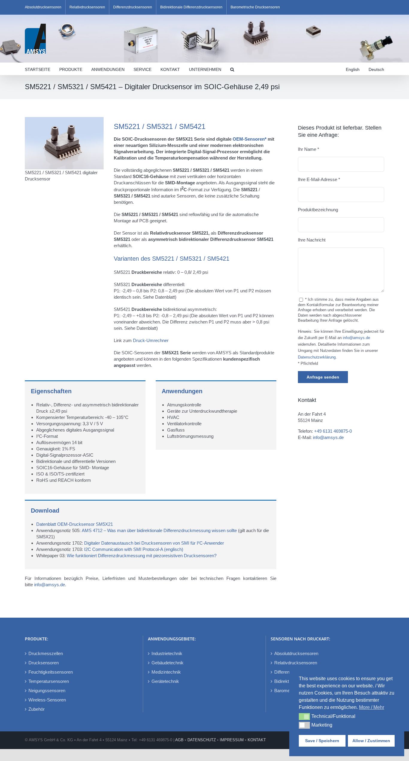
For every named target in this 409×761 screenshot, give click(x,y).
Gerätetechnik (165, 681)
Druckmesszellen (45, 653)
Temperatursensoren (48, 681)
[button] (232, 69)
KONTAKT (257, 740)
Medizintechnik (166, 672)
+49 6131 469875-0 (333, 431)
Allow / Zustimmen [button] (371, 740)
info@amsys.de (49, 584)
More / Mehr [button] (371, 707)
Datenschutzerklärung (317, 357)
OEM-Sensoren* (249, 139)
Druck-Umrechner (151, 340)
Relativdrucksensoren (295, 662)
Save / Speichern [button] (322, 740)
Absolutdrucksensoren (296, 653)
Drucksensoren (43, 662)
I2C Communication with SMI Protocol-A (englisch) (133, 549)
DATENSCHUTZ (201, 740)
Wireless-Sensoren (47, 699)
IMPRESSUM (232, 740)
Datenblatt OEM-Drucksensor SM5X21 (74, 524)
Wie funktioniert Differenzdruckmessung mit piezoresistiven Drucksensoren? (141, 555)
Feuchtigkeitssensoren (50, 672)
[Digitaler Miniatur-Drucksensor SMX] (64, 119)
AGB (179, 740)
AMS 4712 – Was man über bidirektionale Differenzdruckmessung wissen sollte (160, 530)
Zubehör (36, 709)
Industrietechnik (167, 653)
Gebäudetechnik (168, 662)
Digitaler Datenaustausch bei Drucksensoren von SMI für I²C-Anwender (154, 543)
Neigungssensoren (46, 690)
